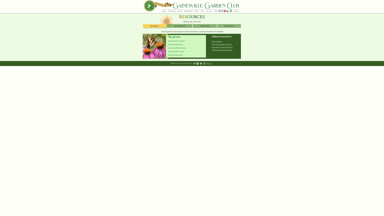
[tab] (154, 26)
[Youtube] (225, 11)
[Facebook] (219, 11)
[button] (227, 11)
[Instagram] (222, 11)
